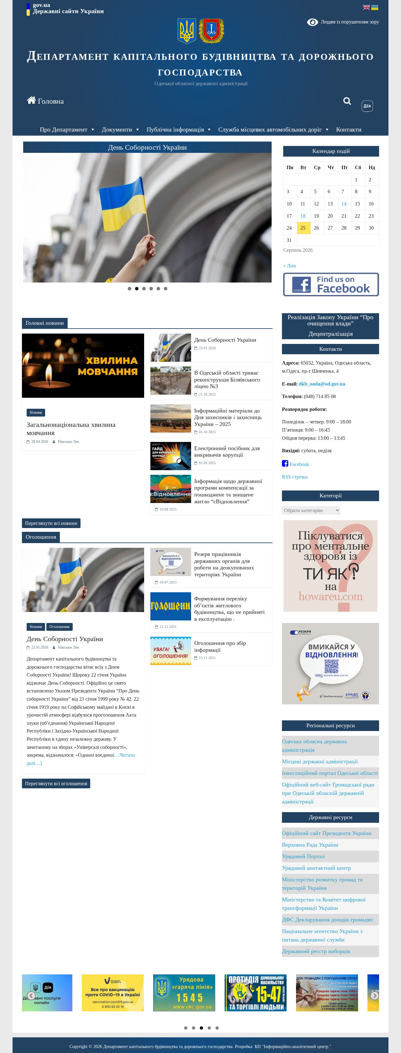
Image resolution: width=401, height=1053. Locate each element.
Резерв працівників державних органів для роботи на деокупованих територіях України (224, 564)
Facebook (299, 464)
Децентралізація (331, 333)
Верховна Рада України (310, 845)
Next (31, 995)
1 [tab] (215, 1029)
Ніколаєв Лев (68, 441)
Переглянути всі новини (51, 523)
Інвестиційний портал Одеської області (330, 773)
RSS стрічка (295, 477)
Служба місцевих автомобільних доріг (270, 129)
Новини (36, 412)
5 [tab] (184, 1029)
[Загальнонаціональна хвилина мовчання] (83, 337)
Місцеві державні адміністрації (320, 761)
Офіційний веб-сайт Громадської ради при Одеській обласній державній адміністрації (328, 793)
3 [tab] (200, 1029)
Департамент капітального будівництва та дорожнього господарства (200, 63)
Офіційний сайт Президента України (327, 833)
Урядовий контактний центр (316, 868)
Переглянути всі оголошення (56, 783)
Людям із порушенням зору (348, 21)
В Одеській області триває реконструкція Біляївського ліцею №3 (227, 379)
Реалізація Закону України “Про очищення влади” (330, 320)
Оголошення (59, 627)
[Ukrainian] (375, 7)
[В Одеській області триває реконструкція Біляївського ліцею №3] (170, 370)
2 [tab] (208, 1029)
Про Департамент (63, 129)
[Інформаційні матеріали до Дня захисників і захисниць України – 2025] (170, 408)
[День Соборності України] (170, 337)
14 (343, 203)
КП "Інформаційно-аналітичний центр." (293, 1046)
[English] (367, 7)
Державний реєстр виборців (316, 951)
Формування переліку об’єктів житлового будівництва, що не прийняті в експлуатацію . (229, 608)
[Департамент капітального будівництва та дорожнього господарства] (45, 101)
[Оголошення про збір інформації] (170, 640)
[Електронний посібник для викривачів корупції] (170, 446)
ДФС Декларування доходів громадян (327, 919)
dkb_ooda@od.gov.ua (322, 383)
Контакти (349, 129)
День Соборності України (225, 340)
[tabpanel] (343, 995)
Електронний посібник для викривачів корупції (227, 451)
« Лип (289, 265)
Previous (374, 995)
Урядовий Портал (303, 856)
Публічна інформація (175, 129)
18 (302, 216)
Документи (117, 129)
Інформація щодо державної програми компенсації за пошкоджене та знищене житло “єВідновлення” (228, 491)
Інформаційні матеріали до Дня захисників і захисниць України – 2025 (228, 417)
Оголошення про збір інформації (220, 646)
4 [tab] (192, 1029)
